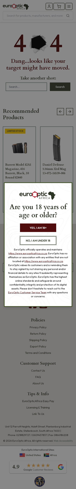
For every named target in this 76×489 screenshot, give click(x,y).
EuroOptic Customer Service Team (27, 292)
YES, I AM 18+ (38, 228)
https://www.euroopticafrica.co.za (27, 253)
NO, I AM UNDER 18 (38, 240)
